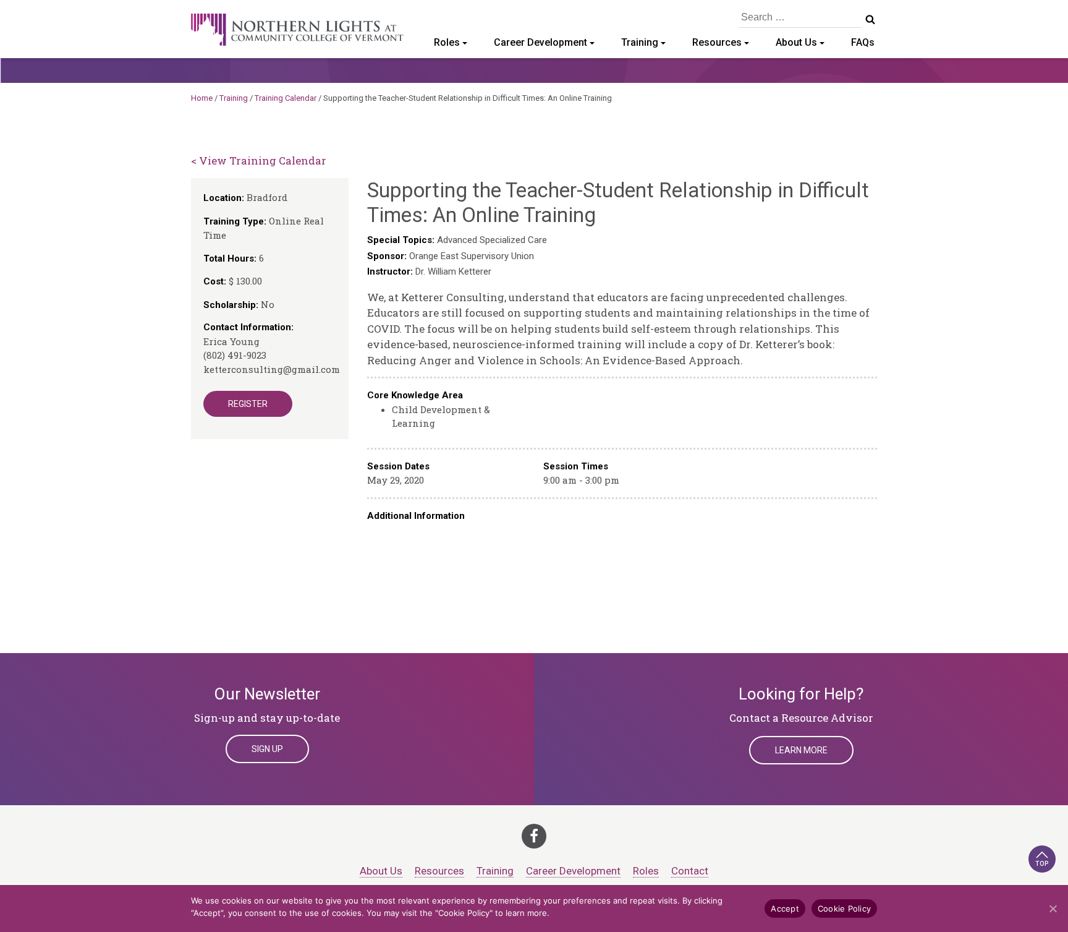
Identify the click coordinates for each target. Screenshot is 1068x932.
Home (202, 98)
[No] (1052, 908)
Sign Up (267, 749)
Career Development (540, 42)
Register (248, 404)
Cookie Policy (844, 908)
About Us (796, 42)
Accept (785, 908)
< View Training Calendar (258, 160)
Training (639, 42)
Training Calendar (285, 98)
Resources (717, 42)
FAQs (863, 42)
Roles (447, 42)
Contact (689, 871)
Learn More (801, 750)
